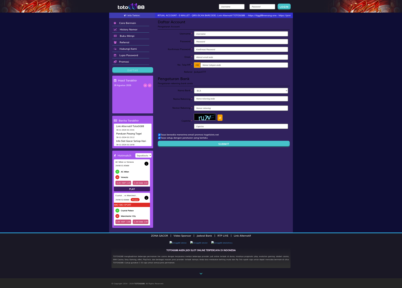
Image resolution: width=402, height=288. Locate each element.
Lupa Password (128, 55)
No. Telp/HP (184, 64)
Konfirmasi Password (180, 49)
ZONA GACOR (159, 235)
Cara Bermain (127, 23)
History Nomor (127, 29)
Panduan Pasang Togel (129, 133)
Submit (223, 143)
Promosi (123, 61)
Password (186, 41)
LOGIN (284, 6)
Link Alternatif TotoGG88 (130, 126)
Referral (123, 42)
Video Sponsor (182, 235)
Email (188, 56)
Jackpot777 (200, 71)
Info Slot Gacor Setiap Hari (131, 141)
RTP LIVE (222, 235)
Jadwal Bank (204, 235)
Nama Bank (185, 90)
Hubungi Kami (127, 48)
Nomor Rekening (182, 107)
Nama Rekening (182, 98)
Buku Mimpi (126, 36)
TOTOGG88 (139, 283)
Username (186, 33)
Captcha (187, 120)
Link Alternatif (242, 235)
